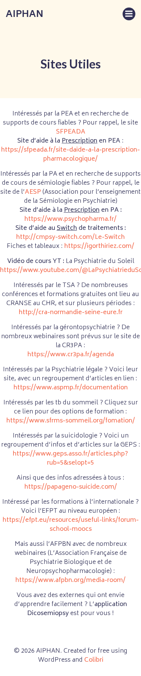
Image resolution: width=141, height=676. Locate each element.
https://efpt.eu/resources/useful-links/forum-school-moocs (71, 525)
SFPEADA (70, 132)
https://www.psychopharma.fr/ (70, 219)
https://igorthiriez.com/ (99, 246)
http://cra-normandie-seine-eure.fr (71, 312)
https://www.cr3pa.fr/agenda (70, 354)
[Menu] (129, 14)
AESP (33, 192)
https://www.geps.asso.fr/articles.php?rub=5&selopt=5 (70, 458)
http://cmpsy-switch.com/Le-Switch (70, 237)
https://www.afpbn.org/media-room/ (70, 580)
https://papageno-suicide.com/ (70, 487)
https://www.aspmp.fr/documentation (71, 388)
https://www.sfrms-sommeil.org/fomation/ (70, 421)
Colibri (93, 660)
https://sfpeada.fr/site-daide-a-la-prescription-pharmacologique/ (70, 154)
